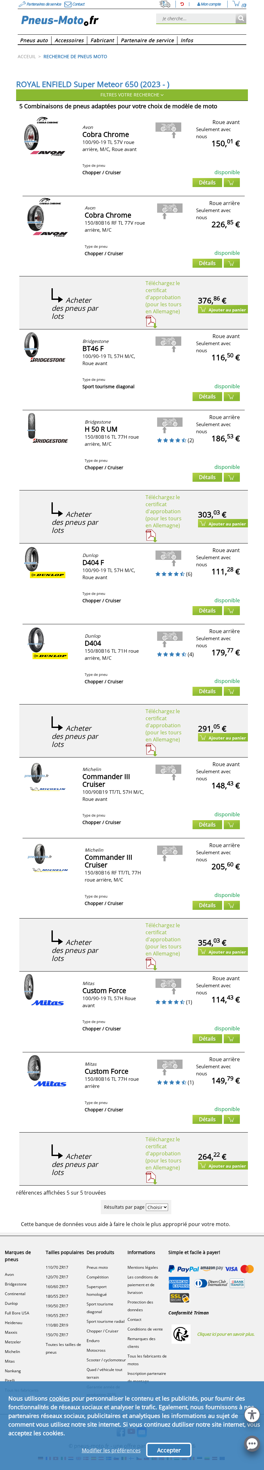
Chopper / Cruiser (102, 1331)
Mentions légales (142, 1267)
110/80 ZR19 (57, 1325)
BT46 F (93, 348)
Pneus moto (97, 1267)
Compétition (97, 1277)
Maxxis (11, 1332)
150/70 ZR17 (57, 1335)
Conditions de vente (145, 1329)
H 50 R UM (101, 429)
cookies (59, 1398)
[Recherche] (241, 18)
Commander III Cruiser (106, 780)
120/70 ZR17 (57, 1277)
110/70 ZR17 (57, 1267)
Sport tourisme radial (106, 1321)
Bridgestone (16, 1284)
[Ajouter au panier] (232, 182)
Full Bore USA (17, 1313)
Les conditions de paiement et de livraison (142, 1284)
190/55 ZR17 (57, 1315)
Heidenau (13, 1322)
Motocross (96, 1350)
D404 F (93, 562)
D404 (93, 643)
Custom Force (104, 990)
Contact (134, 1319)
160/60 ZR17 (57, 1286)
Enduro (93, 1340)
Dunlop (11, 1303)
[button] (252, 1413)
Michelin (12, 1351)
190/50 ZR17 (57, 1306)
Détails (207, 182)
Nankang (13, 1371)
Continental (15, 1293)
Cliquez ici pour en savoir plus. (225, 1334)
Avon (9, 1274)
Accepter (169, 1450)
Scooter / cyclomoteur (106, 1360)
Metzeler (13, 1342)
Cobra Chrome (105, 134)
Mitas (10, 1361)
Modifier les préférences (111, 1450)
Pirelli (10, 1380)
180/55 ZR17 (57, 1296)
